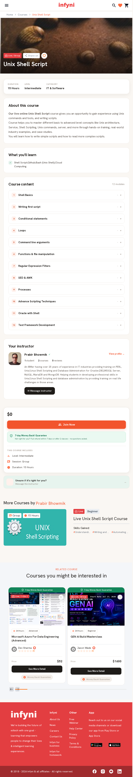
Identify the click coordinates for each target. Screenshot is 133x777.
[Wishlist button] (61, 597)
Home (10, 14)
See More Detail (37, 668)
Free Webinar (73, 721)
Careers (54, 730)
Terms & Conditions (75, 745)
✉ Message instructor (40, 390)
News (53, 725)
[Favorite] (44, 56)
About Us (55, 719)
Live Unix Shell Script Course (100, 518)
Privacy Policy (73, 736)
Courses (22, 14)
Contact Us (56, 736)
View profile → (117, 353)
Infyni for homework (55, 753)
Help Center (76, 728)
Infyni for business (55, 744)
